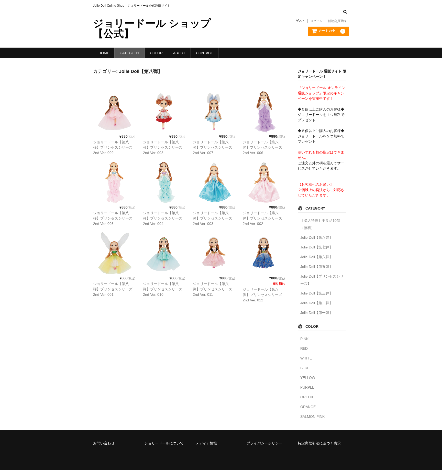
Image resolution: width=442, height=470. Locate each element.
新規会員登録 (337, 21)
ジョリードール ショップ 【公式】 (152, 28)
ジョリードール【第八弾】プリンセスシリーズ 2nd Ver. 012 (262, 294)
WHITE (306, 358)
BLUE (305, 368)
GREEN (306, 397)
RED (304, 348)
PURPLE (307, 387)
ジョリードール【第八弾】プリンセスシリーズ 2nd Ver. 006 (262, 147)
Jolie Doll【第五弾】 (316, 267)
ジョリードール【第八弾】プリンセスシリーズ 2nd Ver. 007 (212, 147)
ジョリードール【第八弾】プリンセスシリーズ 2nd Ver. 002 (262, 218)
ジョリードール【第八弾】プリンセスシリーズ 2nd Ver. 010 (162, 289)
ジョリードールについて (164, 443)
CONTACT (204, 53)
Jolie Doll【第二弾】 (316, 303)
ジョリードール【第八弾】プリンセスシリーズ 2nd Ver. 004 (162, 218)
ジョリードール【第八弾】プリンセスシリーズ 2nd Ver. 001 (112, 289)
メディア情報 (206, 443)
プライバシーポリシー (264, 443)
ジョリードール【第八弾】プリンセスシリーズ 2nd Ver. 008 (162, 147)
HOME (103, 53)
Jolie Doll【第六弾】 (316, 257)
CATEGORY (129, 53)
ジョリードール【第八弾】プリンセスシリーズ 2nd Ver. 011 (212, 289)
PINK (304, 339)
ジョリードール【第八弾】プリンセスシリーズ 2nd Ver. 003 (212, 218)
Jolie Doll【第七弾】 (316, 247)
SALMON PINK (312, 416)
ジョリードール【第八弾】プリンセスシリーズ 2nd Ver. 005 (112, 218)
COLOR (156, 53)
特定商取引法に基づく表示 (319, 443)
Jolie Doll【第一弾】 (316, 313)
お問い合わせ (104, 443)
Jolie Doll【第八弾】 (316, 237)
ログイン (316, 21)
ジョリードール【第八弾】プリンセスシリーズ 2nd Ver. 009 (112, 147)
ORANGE (308, 407)
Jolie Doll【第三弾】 (316, 293)
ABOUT (179, 53)
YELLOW (307, 378)
